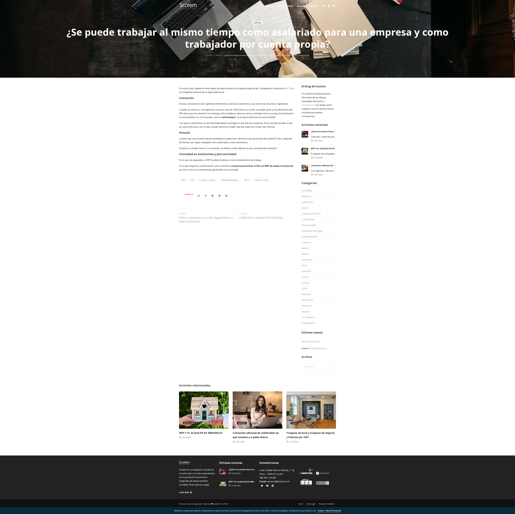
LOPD (304, 288)
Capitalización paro (311, 213)
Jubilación (306, 271)
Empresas (306, 242)
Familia (304, 248)
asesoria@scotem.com (278, 481)
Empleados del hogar (312, 230)
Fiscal (304, 265)
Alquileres (306, 196)
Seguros (305, 311)
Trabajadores (308, 323)
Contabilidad (307, 219)
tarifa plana (261, 180)
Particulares (307, 300)
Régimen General (230, 180)
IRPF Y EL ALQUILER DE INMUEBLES (323, 148)
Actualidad (306, 190)
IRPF (183, 180)
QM (216, 504)
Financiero (306, 259)
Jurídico (305, 276)
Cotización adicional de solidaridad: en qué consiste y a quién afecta (323, 165)
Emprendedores (309, 236)
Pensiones (306, 305)
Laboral (257, 23)
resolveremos (308, 105)
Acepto (321, 510)
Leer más (184, 492)
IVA (192, 180)
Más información (333, 510)
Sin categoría (308, 317)
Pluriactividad (207, 180)
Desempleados (308, 225)
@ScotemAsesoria (310, 341)
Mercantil (306, 294)
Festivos (305, 253)
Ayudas (305, 207)
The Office (224, 504)
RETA (288, 88)
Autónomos (307, 202)
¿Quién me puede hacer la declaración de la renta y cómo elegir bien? (323, 131)
